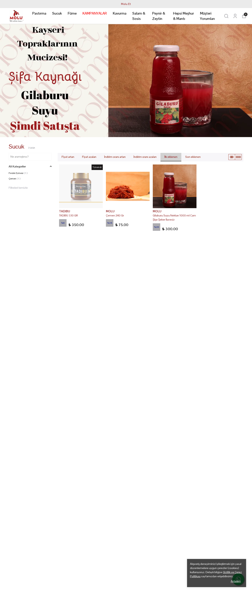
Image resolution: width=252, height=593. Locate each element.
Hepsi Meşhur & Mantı (183, 16)
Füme (72, 13)
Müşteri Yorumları (207, 16)
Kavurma (119, 13)
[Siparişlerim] (235, 16)
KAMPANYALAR (94, 13)
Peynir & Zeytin (158, 16)
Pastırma (39, 13)
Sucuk (57, 13)
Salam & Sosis (138, 16)
